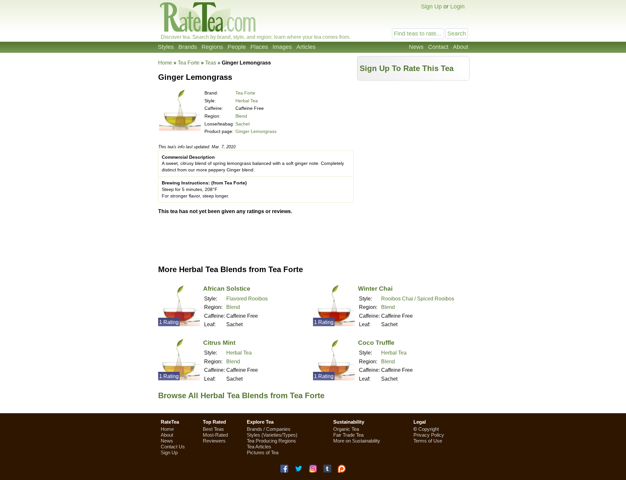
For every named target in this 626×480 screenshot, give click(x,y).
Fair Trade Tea (348, 435)
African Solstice (226, 288)
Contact (438, 47)
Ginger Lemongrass (255, 131)
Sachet (242, 123)
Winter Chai (375, 288)
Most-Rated (215, 435)
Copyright (428, 429)
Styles (166, 47)
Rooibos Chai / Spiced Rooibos (417, 298)
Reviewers (214, 441)
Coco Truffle (376, 342)
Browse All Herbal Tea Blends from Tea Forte (241, 395)
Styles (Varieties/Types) (272, 435)
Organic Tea (346, 429)
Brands (187, 47)
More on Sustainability (356, 441)
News (416, 47)
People (237, 47)
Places (259, 47)
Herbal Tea (246, 100)
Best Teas (213, 429)
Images (282, 47)
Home (165, 62)
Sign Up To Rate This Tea (407, 68)
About (460, 47)
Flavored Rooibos (247, 298)
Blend (241, 116)
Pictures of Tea (262, 452)
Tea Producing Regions (271, 441)
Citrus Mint (219, 342)
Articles (306, 47)
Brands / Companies (269, 429)
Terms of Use (427, 441)
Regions (212, 47)
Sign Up (431, 6)
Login (457, 6)
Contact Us (173, 446)
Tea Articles (259, 446)
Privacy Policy (428, 435)
